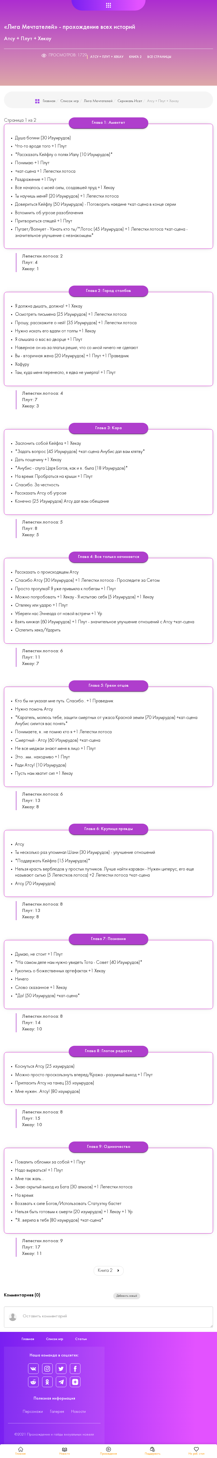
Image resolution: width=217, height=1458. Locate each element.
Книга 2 (135, 57)
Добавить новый (126, 1295)
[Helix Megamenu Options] (108, 5)
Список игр (69, 101)
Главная (49, 101)
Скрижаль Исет (129, 101)
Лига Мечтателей (98, 101)
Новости (78, 1412)
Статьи (81, 1339)
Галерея (57, 1412)
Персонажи (33, 1412)
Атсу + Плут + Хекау (106, 57)
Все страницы (159, 57)
